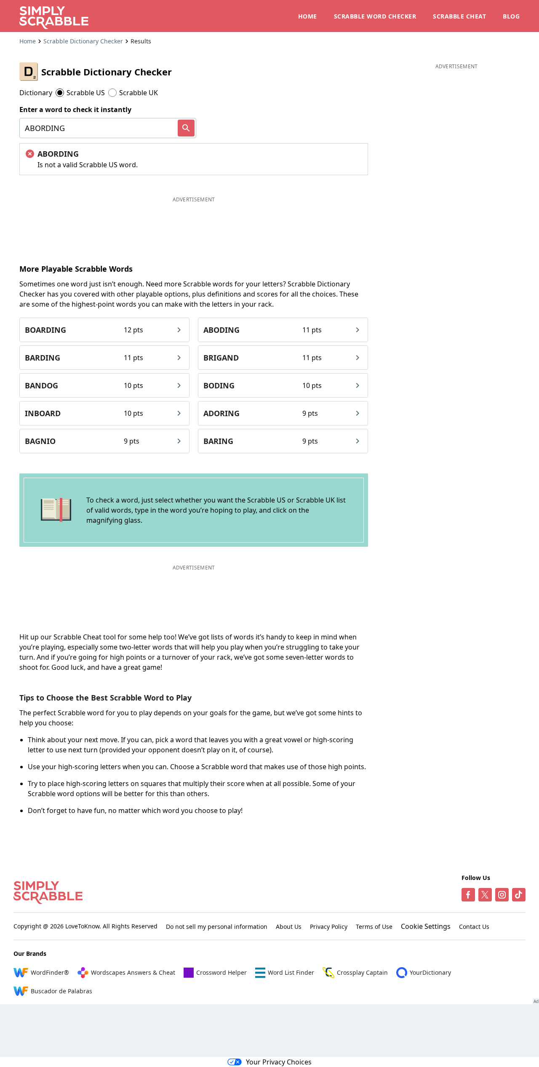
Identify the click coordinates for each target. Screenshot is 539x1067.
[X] (485, 894)
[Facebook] (468, 894)
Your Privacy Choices (279, 1062)
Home (27, 41)
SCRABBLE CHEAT (459, 16)
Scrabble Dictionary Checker (83, 41)
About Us (289, 927)
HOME (307, 16)
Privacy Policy (328, 927)
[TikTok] (519, 894)
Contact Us (474, 927)
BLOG (511, 16)
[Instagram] (502, 894)
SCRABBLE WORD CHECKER (375, 16)
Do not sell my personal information (216, 927)
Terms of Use (374, 927)
